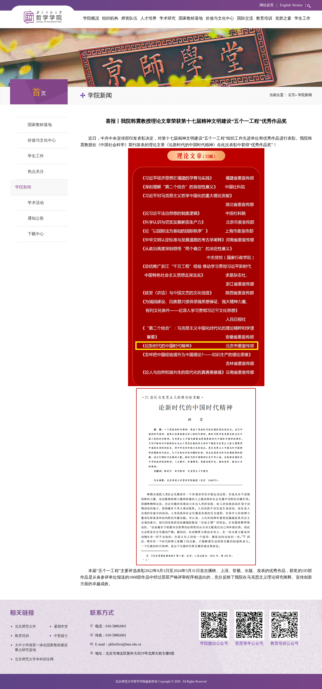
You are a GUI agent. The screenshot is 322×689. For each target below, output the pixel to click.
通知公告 (36, 218)
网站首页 (267, 5)
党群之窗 (283, 18)
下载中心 (36, 234)
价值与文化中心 (220, 18)
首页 (291, 95)
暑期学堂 (61, 626)
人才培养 (148, 18)
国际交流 (245, 18)
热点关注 (36, 171)
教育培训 (264, 18)
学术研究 (167, 18)
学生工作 (302, 18)
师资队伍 (129, 18)
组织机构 (110, 18)
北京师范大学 (25, 626)
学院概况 (91, 18)
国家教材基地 (191, 18)
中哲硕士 (61, 636)
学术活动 (36, 202)
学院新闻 (23, 187)
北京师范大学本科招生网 (34, 659)
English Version (291, 5)
